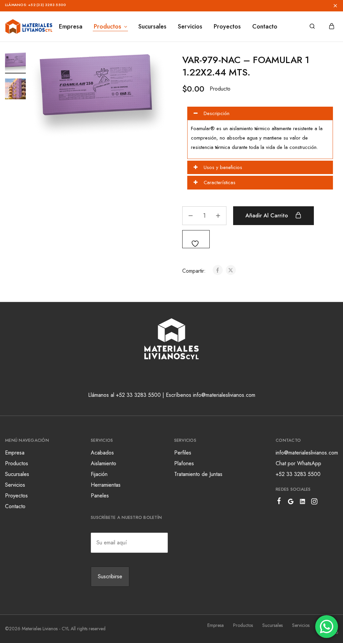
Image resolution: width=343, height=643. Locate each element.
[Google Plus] (291, 503)
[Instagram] (314, 503)
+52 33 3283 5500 (298, 474)
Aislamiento (103, 463)
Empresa (70, 26)
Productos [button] (107, 26)
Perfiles (182, 453)
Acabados (102, 453)
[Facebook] (279, 502)
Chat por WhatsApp (298, 463)
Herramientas (106, 485)
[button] (189, 5)
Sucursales (152, 26)
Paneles (100, 495)
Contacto (264, 26)
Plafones (184, 463)
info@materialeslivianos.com (307, 453)
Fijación (99, 474)
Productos (16, 463)
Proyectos (227, 26)
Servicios (190, 26)
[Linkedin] (302, 503)
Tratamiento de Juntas (198, 474)
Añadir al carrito (268, 215)
